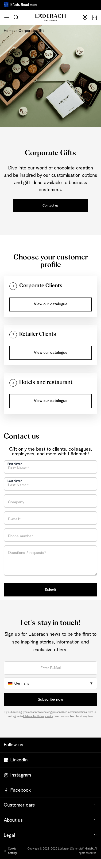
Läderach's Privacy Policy (38, 716)
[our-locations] (85, 17)
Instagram (20, 775)
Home (9, 31)
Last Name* (15, 481)
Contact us (50, 205)
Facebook (20, 790)
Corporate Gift (31, 31)
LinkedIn (19, 760)
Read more (24, 5)
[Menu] (6, 17)
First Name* (15, 464)
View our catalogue (50, 304)
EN (13, 5)
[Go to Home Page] (50, 17)
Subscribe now (50, 700)
